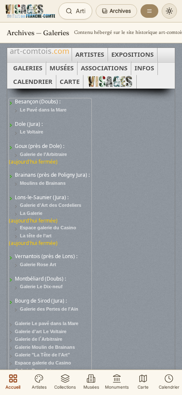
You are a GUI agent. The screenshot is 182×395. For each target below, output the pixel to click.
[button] (116, 11)
